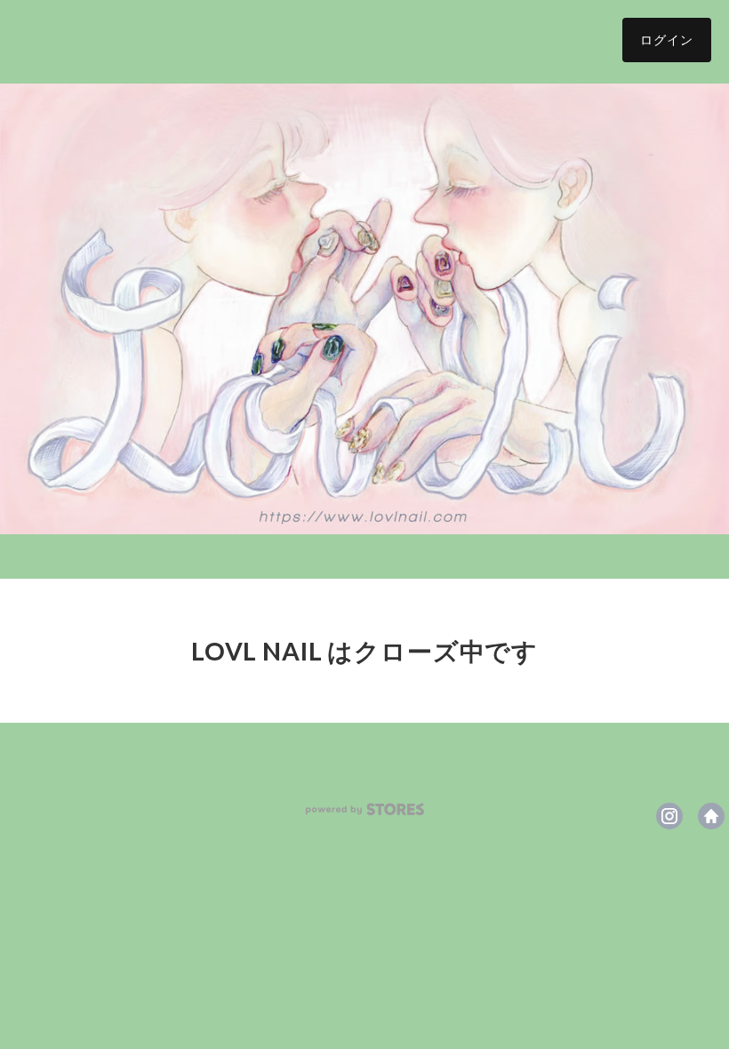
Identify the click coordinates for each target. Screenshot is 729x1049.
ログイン (666, 39)
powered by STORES (365, 809)
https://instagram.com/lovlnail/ (669, 816)
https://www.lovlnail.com (711, 816)
